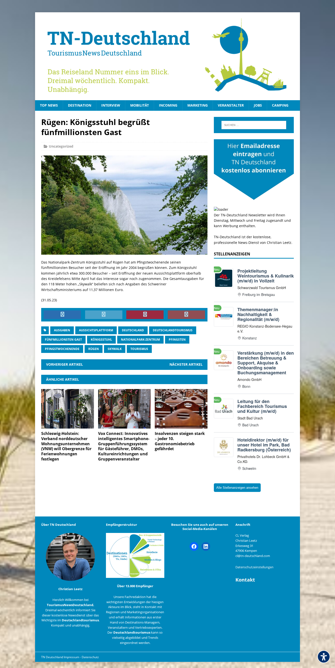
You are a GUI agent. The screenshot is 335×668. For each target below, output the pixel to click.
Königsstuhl (101, 339)
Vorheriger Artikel (64, 364)
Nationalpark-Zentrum (140, 339)
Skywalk (115, 349)
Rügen (93, 349)
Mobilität (139, 105)
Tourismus (139, 349)
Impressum (72, 657)
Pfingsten (177, 339)
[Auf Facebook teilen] (62, 314)
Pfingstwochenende (62, 349)
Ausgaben (62, 330)
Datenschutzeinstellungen (254, 567)
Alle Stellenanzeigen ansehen (237, 487)
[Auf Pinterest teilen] (145, 314)
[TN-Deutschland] (167, 56)
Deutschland (133, 330)
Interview (110, 105)
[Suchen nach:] (254, 125)
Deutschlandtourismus (173, 330)
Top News (49, 105)
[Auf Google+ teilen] (186, 314)
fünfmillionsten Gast (63, 339)
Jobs (258, 105)
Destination (79, 105)
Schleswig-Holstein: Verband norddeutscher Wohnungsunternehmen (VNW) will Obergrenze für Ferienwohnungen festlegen (66, 446)
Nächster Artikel (186, 364)
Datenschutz (90, 657)
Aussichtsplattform (96, 330)
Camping (280, 105)
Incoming (168, 105)
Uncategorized (61, 146)
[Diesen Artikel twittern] (103, 314)
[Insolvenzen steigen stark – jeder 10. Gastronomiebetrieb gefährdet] (181, 425)
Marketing (197, 105)
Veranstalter (231, 105)
